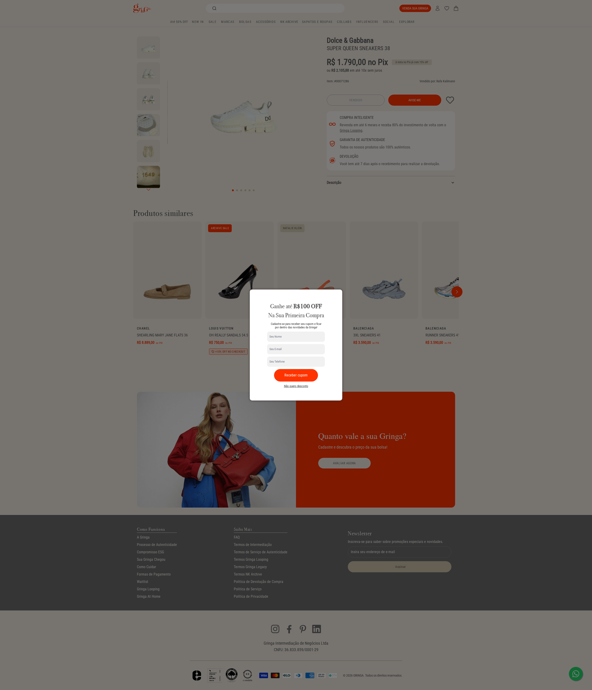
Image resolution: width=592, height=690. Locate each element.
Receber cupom (296, 375)
